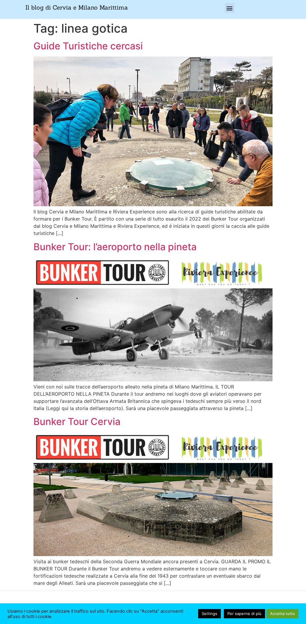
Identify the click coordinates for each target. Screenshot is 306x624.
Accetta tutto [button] (282, 613)
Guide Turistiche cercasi (88, 46)
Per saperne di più (244, 613)
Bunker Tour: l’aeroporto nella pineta (115, 247)
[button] (230, 8)
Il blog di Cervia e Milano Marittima (76, 7)
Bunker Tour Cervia (76, 421)
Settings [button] (209, 613)
